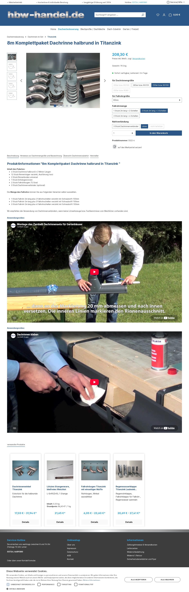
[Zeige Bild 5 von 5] (71, 106)
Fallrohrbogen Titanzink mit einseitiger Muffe (93, 488)
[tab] (13, 156)
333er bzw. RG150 (121, 85)
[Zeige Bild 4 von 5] (67, 106)
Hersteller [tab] (94, 156)
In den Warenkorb (159, 133)
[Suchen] (143, 14)
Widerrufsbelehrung (135, 552)
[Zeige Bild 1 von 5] (55, 106)
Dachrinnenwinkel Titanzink (21, 488)
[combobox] (117, 14)
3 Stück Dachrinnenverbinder (126, 126)
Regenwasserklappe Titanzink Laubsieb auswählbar (126, 488)
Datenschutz (72, 552)
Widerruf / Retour (134, 555)
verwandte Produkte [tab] (16, 444)
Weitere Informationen (91, 580)
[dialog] (94, 579)
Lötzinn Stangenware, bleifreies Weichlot (58, 488)
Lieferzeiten (132, 548)
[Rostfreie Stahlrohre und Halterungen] (63, 80)
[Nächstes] (105, 80)
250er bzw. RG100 (161, 85)
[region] (57, 80)
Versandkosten (138, 58)
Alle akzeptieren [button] (138, 580)
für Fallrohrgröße (121, 96)
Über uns (71, 545)
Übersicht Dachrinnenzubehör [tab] (76, 156)
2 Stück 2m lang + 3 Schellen (154, 111)
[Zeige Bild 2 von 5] (59, 106)
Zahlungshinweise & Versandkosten (142, 545)
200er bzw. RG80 (121, 90)
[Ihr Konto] (164, 14)
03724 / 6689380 (139, 2)
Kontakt (70, 559)
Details (25, 522)
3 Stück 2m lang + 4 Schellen (126, 116)
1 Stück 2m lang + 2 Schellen (126, 111)
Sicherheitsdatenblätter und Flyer (141, 559)
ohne (144, 126)
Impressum (71, 548)
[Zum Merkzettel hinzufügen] (114, 146)
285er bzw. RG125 (141, 85)
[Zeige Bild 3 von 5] (63, 106)
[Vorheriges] (21, 80)
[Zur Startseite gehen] (46, 14)
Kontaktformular (28, 560)
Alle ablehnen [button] (167, 580)
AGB (69, 555)
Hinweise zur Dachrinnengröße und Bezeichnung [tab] (41, 156)
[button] (63, 589)
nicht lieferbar (157, 126)
